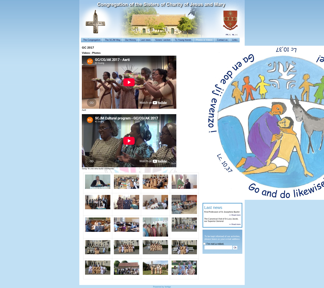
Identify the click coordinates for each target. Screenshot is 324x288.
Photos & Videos (204, 40)
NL (233, 35)
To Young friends (183, 40)
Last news (146, 40)
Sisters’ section (162, 40)
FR (227, 35)
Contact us (222, 40)
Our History (130, 40)
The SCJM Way (112, 40)
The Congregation (91, 40)
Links (234, 40)
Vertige (168, 287)
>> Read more (235, 215)
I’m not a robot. (215, 243)
